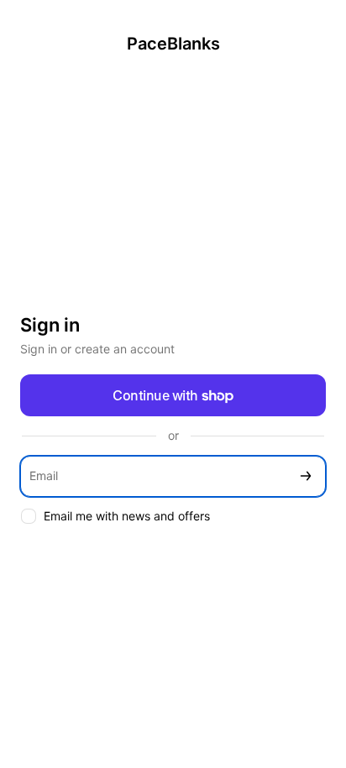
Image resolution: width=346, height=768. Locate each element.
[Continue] (305, 476)
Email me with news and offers (127, 516)
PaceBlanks (173, 44)
